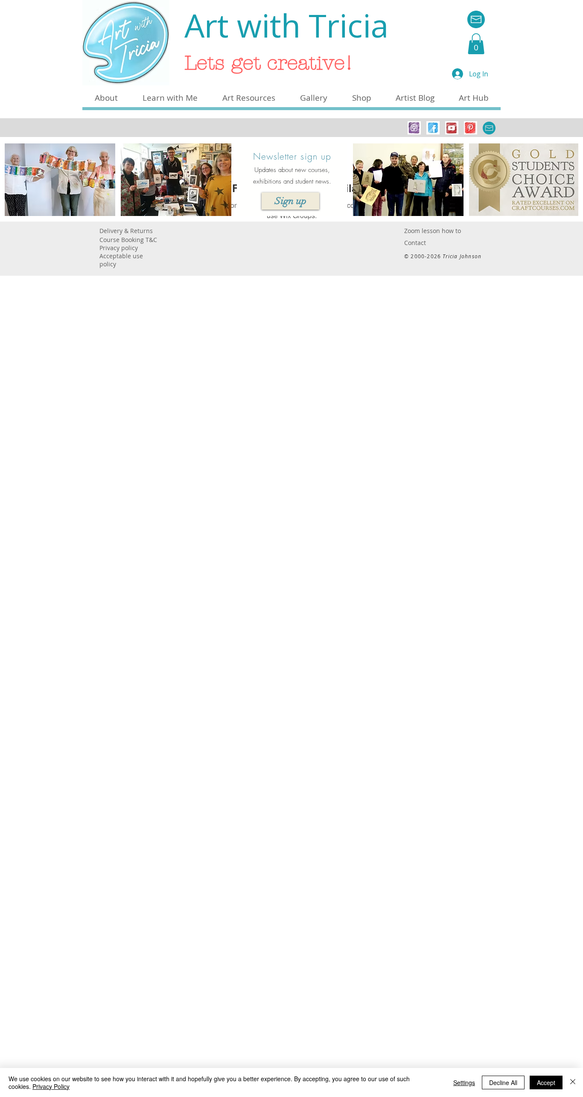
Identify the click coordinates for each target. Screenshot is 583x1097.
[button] (476, 43)
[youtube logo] (451, 127)
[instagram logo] (414, 127)
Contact (415, 243)
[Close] (573, 1082)
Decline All (503, 1082)
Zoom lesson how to (432, 231)
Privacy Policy (51, 1086)
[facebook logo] (433, 127)
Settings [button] (464, 1082)
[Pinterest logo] (470, 127)
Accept (546, 1082)
